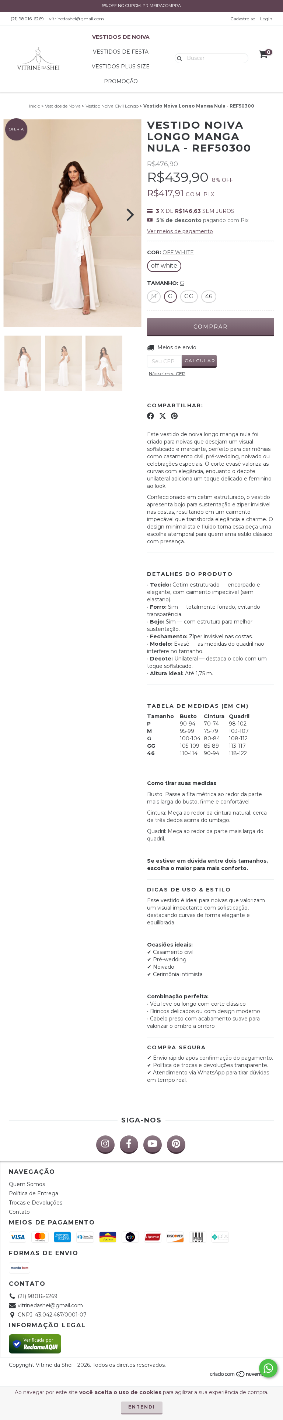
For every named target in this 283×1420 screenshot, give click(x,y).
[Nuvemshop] (242, 1376)
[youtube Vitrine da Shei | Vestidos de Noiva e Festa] (152, 1144)
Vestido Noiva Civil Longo (112, 106)
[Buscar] (178, 58)
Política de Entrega (33, 1193)
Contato (19, 1212)
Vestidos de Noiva (121, 37)
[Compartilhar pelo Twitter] (162, 415)
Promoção (121, 81)
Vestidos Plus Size (121, 66)
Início (34, 106)
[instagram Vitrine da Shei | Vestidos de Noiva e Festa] (105, 1144)
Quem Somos (27, 1184)
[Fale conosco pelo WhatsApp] (268, 1368)
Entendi (141, 1407)
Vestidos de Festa (121, 51)
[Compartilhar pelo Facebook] (150, 415)
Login (266, 18)
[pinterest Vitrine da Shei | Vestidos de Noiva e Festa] (176, 1144)
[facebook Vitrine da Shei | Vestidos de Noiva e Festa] (129, 1144)
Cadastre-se (242, 18)
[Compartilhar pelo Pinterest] (174, 415)
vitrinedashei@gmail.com (76, 18)
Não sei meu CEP (167, 373)
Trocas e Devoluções (35, 1202)
